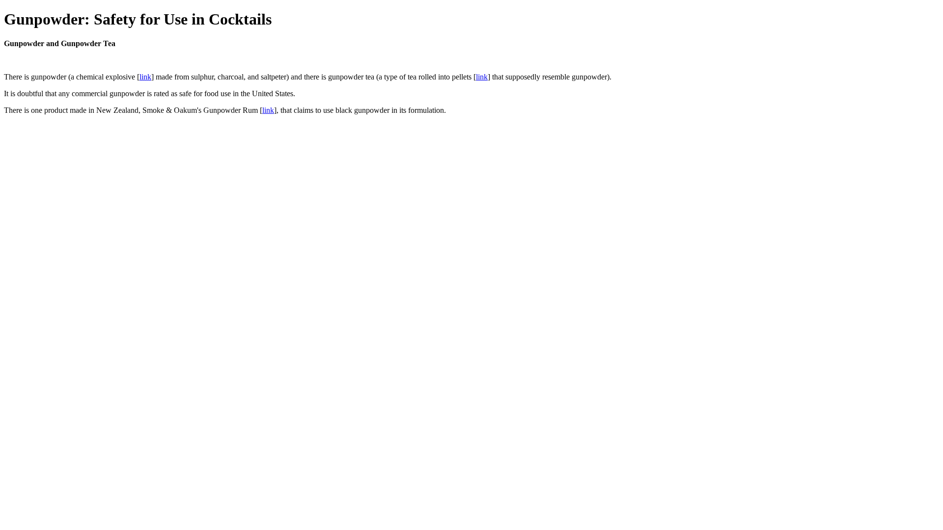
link (145, 77)
